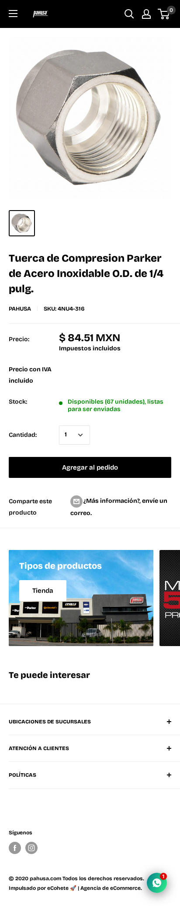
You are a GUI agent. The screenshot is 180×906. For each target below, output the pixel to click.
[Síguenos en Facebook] (15, 848)
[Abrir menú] (13, 13)
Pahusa (20, 308)
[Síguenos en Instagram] (31, 848)
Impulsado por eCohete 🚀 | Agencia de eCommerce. (75, 888)
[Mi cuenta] (146, 14)
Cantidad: (23, 435)
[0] (164, 14)
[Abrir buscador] (129, 14)
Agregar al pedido (90, 467)
